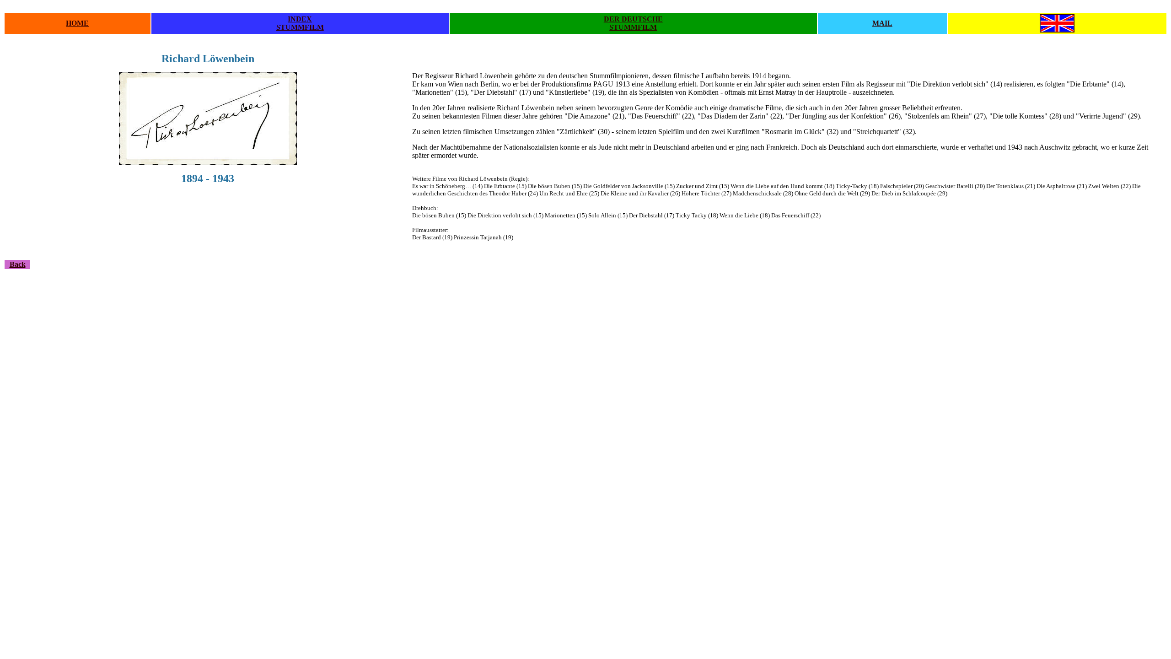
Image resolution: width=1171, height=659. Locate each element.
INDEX (300, 19)
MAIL (882, 23)
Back (18, 264)
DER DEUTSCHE (633, 19)
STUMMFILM (300, 27)
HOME (77, 23)
